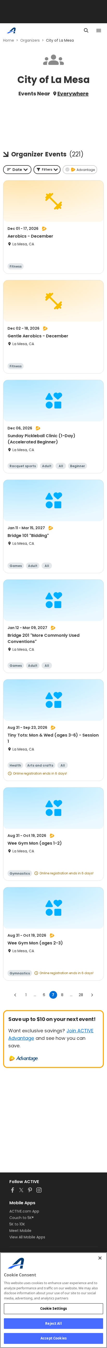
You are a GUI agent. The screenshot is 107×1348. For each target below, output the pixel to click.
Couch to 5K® (21, 1217)
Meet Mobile (20, 1230)
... (35, 994)
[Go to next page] (92, 995)
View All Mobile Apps (27, 1237)
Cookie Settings (53, 1308)
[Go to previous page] (15, 995)
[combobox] (17, 169)
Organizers (30, 40)
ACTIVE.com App (24, 1211)
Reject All (53, 1323)
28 (81, 994)
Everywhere (73, 93)
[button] (47, 169)
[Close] (100, 1258)
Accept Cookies (53, 1338)
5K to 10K (17, 1224)
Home (8, 40)
